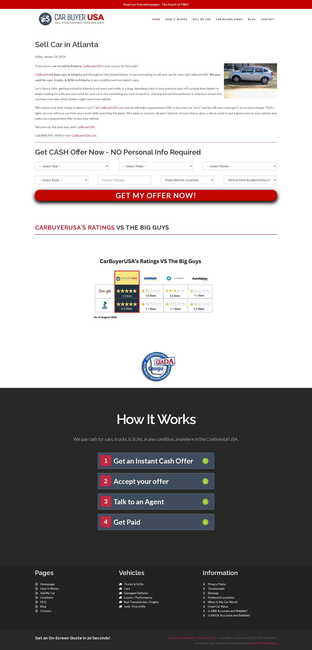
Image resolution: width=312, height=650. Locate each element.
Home (156, 19)
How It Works (49, 588)
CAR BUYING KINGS (229, 19)
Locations (46, 597)
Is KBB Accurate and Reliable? (228, 611)
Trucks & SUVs (134, 584)
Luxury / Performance (138, 597)
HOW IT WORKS (176, 19)
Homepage (47, 584)
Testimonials (216, 588)
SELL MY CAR (202, 19)
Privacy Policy (217, 584)
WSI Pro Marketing (263, 643)
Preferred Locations (221, 597)
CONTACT (268, 19)
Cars (127, 588)
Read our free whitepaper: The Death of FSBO (156, 4)
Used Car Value (218, 606)
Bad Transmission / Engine (141, 602)
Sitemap (213, 593)
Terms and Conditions (181, 638)
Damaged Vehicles (136, 593)
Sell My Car (47, 593)
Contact (45, 611)
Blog (43, 606)
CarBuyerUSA (92, 66)
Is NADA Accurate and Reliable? (229, 615)
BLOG (252, 19)
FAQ (43, 602)
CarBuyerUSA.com (111, 107)
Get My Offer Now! (156, 195)
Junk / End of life (135, 606)
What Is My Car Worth (223, 602)
